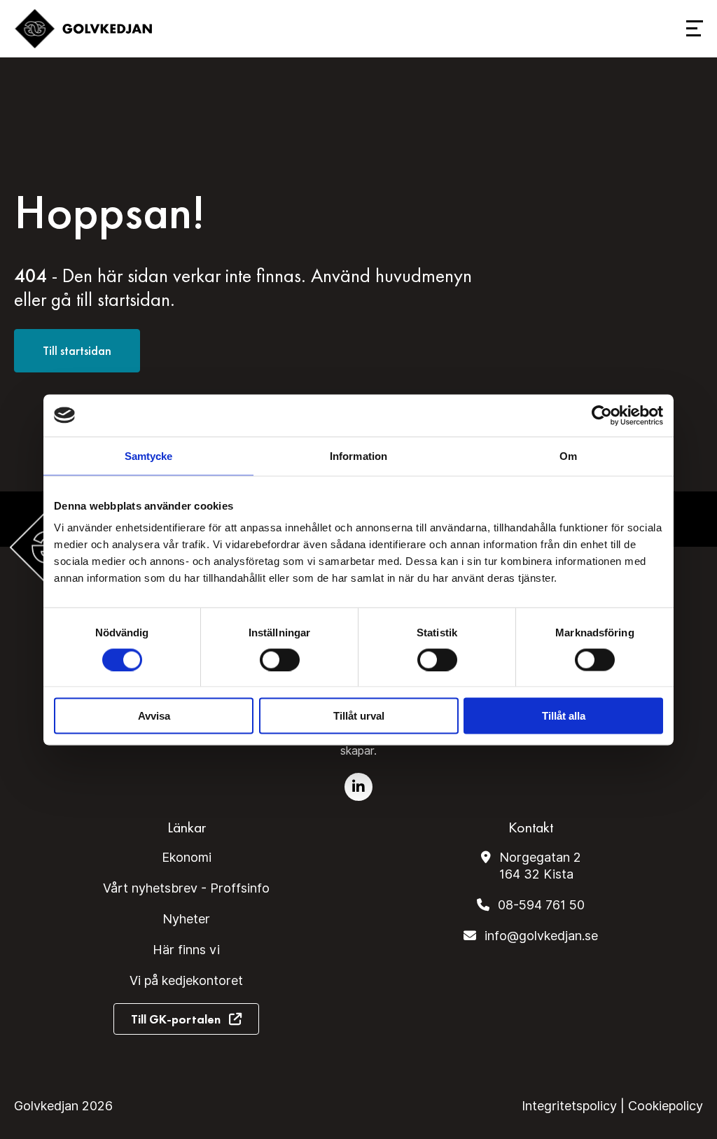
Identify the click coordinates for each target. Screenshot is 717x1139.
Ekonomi (186, 857)
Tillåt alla (563, 716)
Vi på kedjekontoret (186, 980)
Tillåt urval (358, 716)
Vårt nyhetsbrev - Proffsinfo (186, 888)
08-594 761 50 (541, 904)
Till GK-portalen (176, 1019)
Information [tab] (358, 455)
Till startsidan (77, 350)
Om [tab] (568, 455)
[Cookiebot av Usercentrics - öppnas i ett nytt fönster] (602, 415)
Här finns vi (186, 949)
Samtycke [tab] (149, 455)
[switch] (280, 659)
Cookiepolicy (665, 1105)
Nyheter (186, 918)
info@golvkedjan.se (541, 935)
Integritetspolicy (569, 1105)
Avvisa (154, 716)
